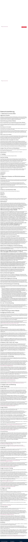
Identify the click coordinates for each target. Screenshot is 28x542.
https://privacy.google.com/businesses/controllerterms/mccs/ (14, 424)
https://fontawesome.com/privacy (6, 505)
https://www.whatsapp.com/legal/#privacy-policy (6, 365)
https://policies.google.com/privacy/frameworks (12, 460)
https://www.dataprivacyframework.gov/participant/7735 (7, 379)
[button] (19, 27)
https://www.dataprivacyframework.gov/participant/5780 (7, 405)
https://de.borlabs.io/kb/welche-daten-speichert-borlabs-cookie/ (10, 323)
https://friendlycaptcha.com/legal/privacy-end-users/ (7, 514)
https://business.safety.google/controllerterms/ (6, 461)
